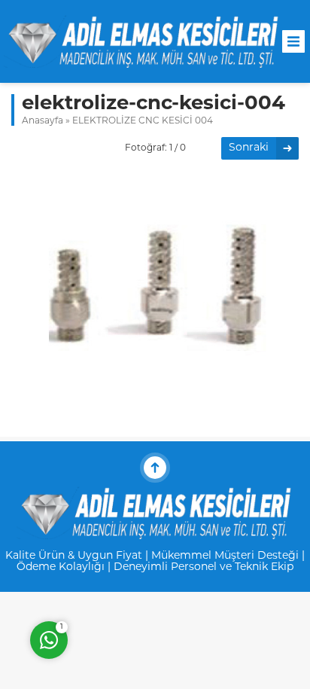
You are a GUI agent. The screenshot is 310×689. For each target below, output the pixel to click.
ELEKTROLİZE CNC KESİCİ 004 (142, 121)
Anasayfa (42, 121)
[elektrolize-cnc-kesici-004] (155, 412)
